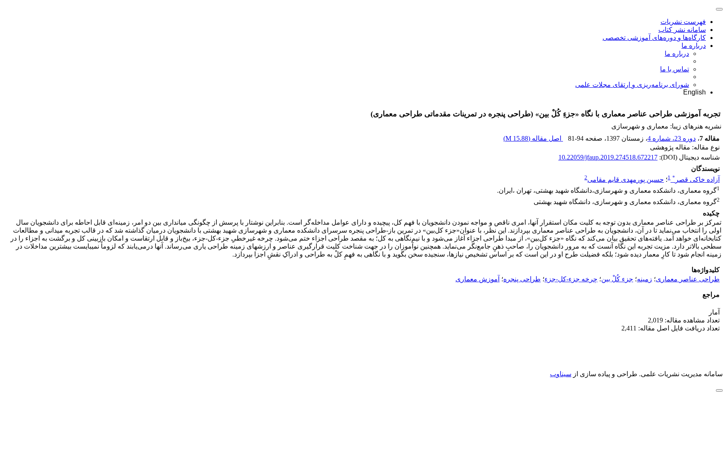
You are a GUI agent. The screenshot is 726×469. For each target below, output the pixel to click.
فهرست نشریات (683, 21)
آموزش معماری (477, 279)
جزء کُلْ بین (617, 279)
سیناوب (560, 373)
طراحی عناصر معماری (688, 279)
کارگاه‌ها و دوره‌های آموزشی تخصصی (654, 37)
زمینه (644, 279)
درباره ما (693, 45)
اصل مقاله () (533, 138)
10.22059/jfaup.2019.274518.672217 (608, 157)
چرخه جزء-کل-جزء (570, 279)
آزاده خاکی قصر (696, 179)
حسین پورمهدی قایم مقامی (625, 179)
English (694, 92)
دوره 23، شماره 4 (671, 138)
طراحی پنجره (522, 279)
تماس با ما (674, 69)
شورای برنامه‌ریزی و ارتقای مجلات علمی (632, 84)
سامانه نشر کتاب (682, 29)
